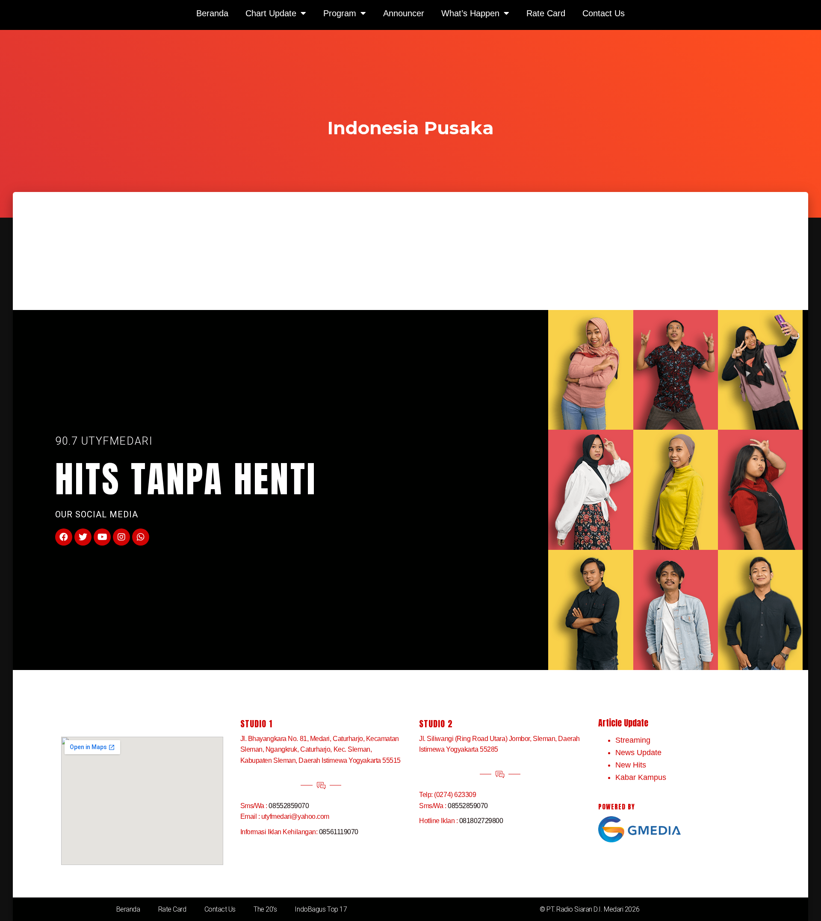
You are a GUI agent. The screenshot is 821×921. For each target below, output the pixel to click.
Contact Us (220, 909)
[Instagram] (121, 537)
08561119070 (338, 831)
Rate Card (172, 909)
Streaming (632, 740)
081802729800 (481, 820)
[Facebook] (63, 537)
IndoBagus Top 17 (321, 909)
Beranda (128, 909)
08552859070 (289, 805)
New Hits (630, 765)
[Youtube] (102, 537)
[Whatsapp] (140, 537)
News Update (638, 752)
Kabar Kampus (640, 777)
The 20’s (265, 909)
